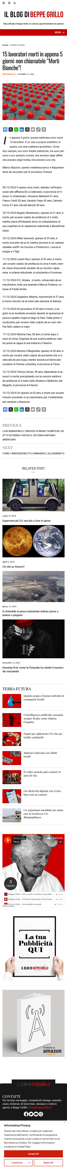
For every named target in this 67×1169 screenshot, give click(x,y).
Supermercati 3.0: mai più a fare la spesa (26, 520)
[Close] (65, 1122)
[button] (5, 3)
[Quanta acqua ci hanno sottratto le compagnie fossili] (11, 700)
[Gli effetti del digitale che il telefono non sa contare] (11, 796)
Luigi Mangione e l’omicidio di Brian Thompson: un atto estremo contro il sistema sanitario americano (33, 435)
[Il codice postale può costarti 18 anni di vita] (11, 777)
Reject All (48, 1162)
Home (5, 45)
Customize (17, 1162)
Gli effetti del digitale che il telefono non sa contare (43, 792)
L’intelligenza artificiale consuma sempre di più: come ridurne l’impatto (43, 718)
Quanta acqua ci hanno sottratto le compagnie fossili (44, 697)
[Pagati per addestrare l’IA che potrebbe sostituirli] (11, 738)
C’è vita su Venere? (13, 566)
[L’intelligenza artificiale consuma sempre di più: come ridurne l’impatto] (11, 719)
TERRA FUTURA (17, 45)
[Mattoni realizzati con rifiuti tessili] (11, 758)
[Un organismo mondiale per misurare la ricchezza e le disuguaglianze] (11, 815)
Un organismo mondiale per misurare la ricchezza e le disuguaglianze (44, 813)
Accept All (33, 1154)
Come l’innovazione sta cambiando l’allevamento (33, 453)
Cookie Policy (24, 1146)
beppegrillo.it (9, 74)
